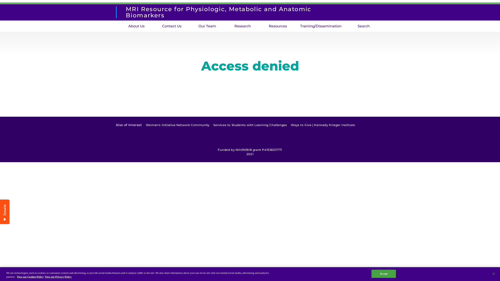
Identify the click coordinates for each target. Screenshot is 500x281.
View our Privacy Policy (58, 276)
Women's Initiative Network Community (178, 125)
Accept (384, 273)
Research (242, 26)
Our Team (207, 26)
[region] (250, 274)
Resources (278, 26)
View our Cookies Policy (30, 276)
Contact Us (171, 26)
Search (364, 26)
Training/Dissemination (320, 26)
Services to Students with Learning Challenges (250, 125)
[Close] (493, 273)
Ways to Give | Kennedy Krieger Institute (323, 125)
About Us (136, 26)
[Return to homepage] (118, 12)
